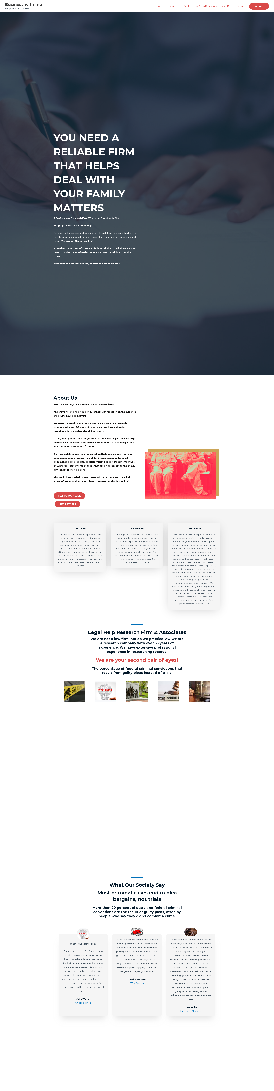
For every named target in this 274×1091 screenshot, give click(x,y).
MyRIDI (226, 6)
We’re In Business (205, 6)
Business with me (23, 4)
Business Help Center (179, 6)
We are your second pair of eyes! (137, 660)
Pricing (240, 6)
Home (159, 6)
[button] (259, 6)
